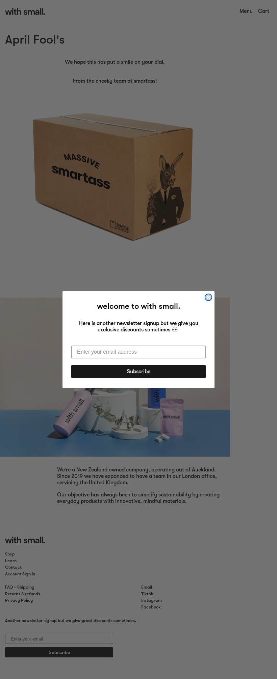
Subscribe (138, 372)
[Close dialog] (208, 297)
